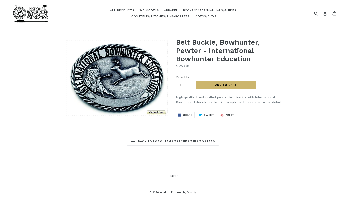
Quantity (182, 77)
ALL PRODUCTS (122, 10)
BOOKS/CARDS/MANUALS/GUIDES (209, 10)
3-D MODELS (149, 10)
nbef (163, 192)
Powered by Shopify (184, 192)
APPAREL (171, 10)
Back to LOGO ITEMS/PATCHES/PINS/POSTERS (176, 141)
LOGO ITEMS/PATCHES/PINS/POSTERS (159, 16)
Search (173, 176)
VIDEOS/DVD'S (206, 16)
